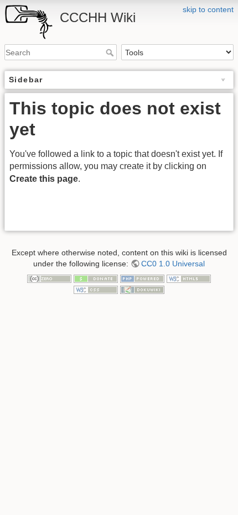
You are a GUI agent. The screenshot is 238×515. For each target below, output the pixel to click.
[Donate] (96, 278)
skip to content (208, 9)
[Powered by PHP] (142, 278)
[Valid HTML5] (189, 278)
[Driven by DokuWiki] (142, 289)
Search (111, 52)
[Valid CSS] (96, 289)
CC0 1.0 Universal (173, 263)
